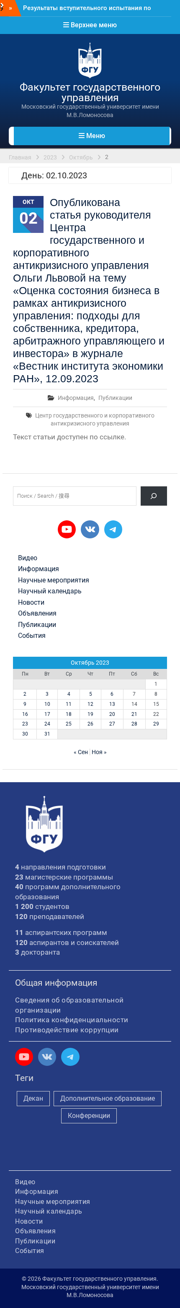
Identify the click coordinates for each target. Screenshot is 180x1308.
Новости (31, 602)
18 (69, 714)
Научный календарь (50, 591)
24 (47, 724)
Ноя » (99, 752)
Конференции (89, 1116)
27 (112, 724)
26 (90, 724)
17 (47, 714)
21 (134, 714)
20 (112, 714)
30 (25, 734)
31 (47, 734)
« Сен (81, 752)
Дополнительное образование (107, 1098)
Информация (76, 397)
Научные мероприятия (53, 580)
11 (69, 704)
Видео (27, 558)
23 (25, 724)
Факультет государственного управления (90, 92)
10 (47, 704)
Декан (33, 1098)
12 (90, 704)
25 (69, 724)
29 (156, 724)
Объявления (37, 613)
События (32, 636)
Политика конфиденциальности (72, 1020)
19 (90, 714)
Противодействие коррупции (67, 1030)
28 (134, 724)
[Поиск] (154, 495)
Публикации (115, 397)
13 (112, 704)
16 (25, 714)
